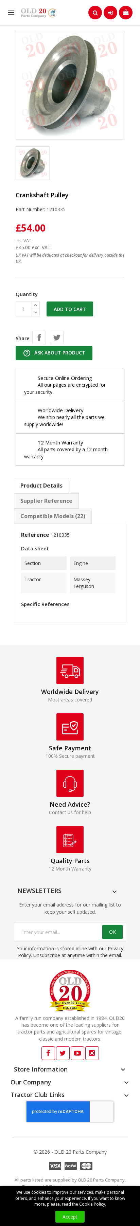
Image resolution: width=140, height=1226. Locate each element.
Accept (70, 1216)
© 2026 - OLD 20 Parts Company (70, 1152)
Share (39, 337)
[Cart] (126, 12)
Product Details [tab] (41, 485)
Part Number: (30, 209)
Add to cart (70, 309)
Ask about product (54, 353)
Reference (35, 534)
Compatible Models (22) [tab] (52, 516)
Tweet (57, 337)
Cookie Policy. (92, 1204)
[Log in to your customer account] (110, 12)
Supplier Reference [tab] (46, 501)
